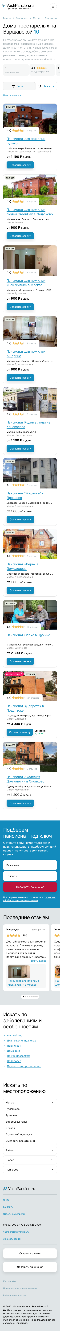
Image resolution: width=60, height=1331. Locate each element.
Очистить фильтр (12, 95)
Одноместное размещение (24, 1066)
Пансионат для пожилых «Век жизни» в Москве (26, 283)
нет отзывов (33, 698)
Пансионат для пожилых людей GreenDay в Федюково (30, 212)
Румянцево (13, 1108)
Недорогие (14, 1061)
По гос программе (18, 1055)
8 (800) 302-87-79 (13, 1224)
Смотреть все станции (20, 1140)
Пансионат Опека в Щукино (28, 635)
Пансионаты (22, 18)
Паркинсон (14, 1045)
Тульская (11, 1115)
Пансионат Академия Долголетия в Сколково (25, 779)
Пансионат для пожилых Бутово (26, 141)
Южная (10, 1128)
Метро (36, 18)
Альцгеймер (14, 1035)
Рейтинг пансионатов (14, 1295)
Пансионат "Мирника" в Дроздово (25, 495)
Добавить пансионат (30, 1266)
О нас (6, 1199)
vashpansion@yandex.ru (16, 1231)
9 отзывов (32, 768)
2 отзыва (31, 130)
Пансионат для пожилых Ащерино (26, 354)
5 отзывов (32, 414)
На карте (48, 86)
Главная (7, 18)
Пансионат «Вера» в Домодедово (22, 566)
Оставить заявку (20, 165)
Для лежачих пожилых (21, 1040)
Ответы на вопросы (14, 1214)
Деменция (13, 1050)
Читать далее (37, 960)
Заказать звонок (12, 1238)
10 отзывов (32, 627)
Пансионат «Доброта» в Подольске (25, 708)
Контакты (8, 1206)
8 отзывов (32, 485)
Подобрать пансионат (30, 887)
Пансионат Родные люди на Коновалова (28, 424)
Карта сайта (9, 1281)
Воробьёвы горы (16, 1121)
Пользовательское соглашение (20, 1288)
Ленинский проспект (19, 1134)
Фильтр (21, 86)
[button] (23, 996)
